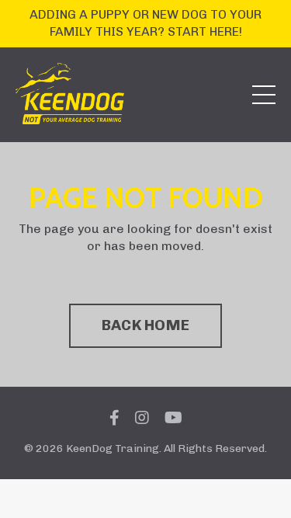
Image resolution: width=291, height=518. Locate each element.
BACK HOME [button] (145, 325)
